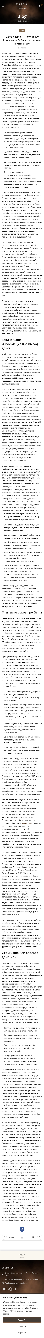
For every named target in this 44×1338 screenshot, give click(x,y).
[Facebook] (4, 1289)
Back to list (22, 1237)
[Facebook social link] (22, 1229)
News (25, 21)
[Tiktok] (13, 1289)
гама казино (27, 823)
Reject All (22, 1333)
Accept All (22, 1320)
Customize (22, 1326)
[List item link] (22, 1279)
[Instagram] (9, 1289)
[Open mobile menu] (3, 5)
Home (19, 21)
